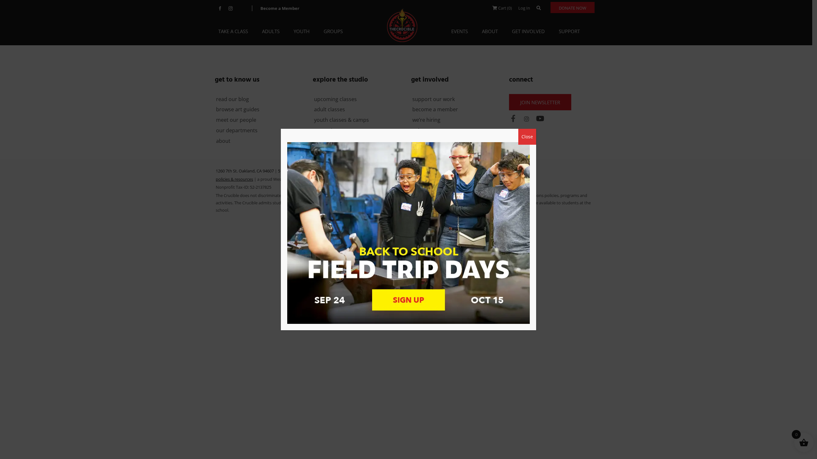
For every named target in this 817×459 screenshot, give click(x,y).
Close (527, 137)
